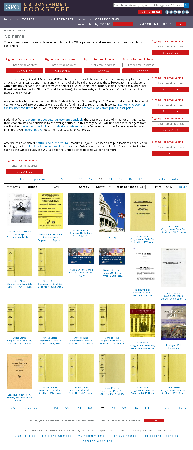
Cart (181, 24)
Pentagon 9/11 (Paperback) (173, 346)
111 (147, 408)
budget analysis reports (69, 126)
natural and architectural (52, 143)
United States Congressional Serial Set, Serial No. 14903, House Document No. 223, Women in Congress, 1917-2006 (142, 345)
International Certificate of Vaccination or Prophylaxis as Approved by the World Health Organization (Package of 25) (50, 237)
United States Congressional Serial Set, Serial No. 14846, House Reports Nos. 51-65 (142, 390)
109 (124, 408)
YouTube (179, 12)
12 (90, 179)
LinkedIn (187, 12)
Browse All (19, 19)
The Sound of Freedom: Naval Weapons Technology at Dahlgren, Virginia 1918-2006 (19, 234)
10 (70, 179)
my (148, 24)
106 (90, 408)
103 (56, 408)
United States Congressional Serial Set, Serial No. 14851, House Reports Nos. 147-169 (19, 340)
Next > (183, 187)
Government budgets (39, 119)
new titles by (104, 24)
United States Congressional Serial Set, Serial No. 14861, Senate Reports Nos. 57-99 (50, 284)
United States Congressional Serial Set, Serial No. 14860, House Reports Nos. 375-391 (81, 340)
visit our (150, 12)
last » (174, 179)
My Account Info (91, 435)
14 (110, 179)
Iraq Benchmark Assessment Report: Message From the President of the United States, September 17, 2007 (142, 292)
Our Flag (112, 237)
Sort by (84, 187)
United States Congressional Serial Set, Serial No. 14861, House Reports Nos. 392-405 (19, 284)
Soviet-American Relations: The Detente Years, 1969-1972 (81, 233)
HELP (167, 24)
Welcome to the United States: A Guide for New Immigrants (81, 272)
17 (140, 179)
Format (32, 187)
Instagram (175, 12)
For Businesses (124, 435)
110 (135, 408)
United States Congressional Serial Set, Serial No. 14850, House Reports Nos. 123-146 (50, 340)
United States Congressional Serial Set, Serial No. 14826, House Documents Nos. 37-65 (50, 390)
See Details (154, 420)
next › (161, 179)
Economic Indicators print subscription (107, 108)
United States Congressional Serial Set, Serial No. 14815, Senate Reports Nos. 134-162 (173, 390)
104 (67, 408)
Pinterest (183, 12)
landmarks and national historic (50, 146)
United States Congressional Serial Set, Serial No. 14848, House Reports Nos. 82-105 (81, 390)
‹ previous (38, 179)
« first (21, 179)
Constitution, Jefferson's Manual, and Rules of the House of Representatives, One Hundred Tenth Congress (19, 397)
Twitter (171, 12)
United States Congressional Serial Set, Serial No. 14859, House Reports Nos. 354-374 (112, 340)
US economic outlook (69, 119)
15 (120, 179)
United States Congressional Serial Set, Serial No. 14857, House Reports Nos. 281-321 (173, 229)
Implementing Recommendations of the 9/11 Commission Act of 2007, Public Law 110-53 (173, 296)
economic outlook (35, 126)
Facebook (167, 12)
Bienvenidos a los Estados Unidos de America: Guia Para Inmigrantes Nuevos (112, 273)
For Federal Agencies (160, 435)
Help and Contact (56, 435)
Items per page (126, 187)
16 (130, 179)
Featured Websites (96, 441)
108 (112, 408)
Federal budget (34, 129)
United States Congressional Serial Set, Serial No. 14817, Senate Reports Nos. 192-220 (112, 391)
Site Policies (25, 435)
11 (80, 179)
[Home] (38, 10)
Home (7, 30)
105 (78, 408)
